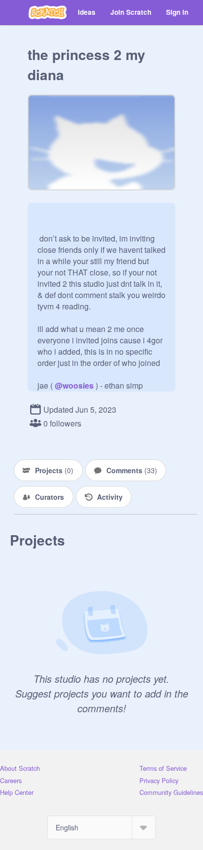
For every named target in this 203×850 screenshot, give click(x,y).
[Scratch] (48, 12)
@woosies (74, 385)
